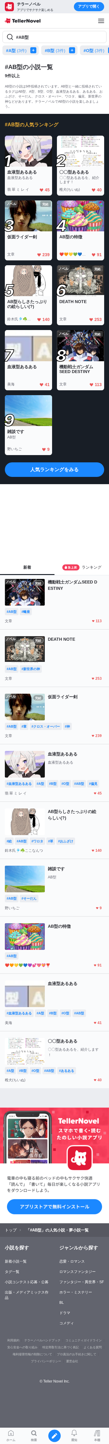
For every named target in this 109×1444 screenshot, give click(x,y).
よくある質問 (93, 1347)
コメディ (66, 1323)
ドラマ (64, 1313)
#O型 (94, 50)
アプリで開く (89, 6)
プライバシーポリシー (46, 1361)
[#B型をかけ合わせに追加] (73, 50)
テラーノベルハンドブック (42, 1340)
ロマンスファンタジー (77, 1272)
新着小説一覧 (16, 1261)
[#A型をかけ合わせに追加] (34, 50)
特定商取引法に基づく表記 (60, 1347)
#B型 (55, 50)
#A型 (16, 50)
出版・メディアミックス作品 (26, 1295)
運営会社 (72, 1361)
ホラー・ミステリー (75, 1292)
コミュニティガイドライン (83, 1340)
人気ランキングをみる (54, 469)
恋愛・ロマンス (72, 1261)
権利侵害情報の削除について (32, 1354)
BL (61, 1302)
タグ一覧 (12, 1272)
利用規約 (13, 1340)
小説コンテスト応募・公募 (26, 1282)
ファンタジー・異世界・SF (81, 1282)
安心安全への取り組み (22, 1347)
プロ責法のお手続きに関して (76, 1354)
